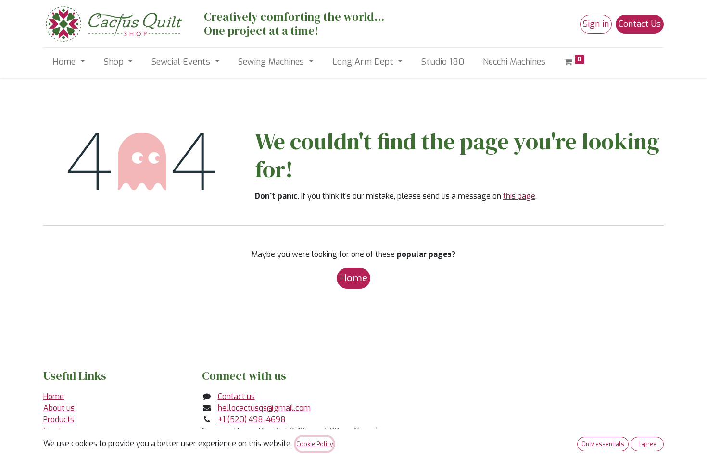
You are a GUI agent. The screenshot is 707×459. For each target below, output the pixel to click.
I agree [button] (647, 444)
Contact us (236, 396)
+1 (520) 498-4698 (252, 419)
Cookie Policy (314, 444)
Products (58, 419)
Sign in (596, 24)
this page (519, 196)
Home (353, 278)
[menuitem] (443, 62)
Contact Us (640, 24)
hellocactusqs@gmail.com (264, 408)
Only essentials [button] (602, 444)
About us (59, 408)
